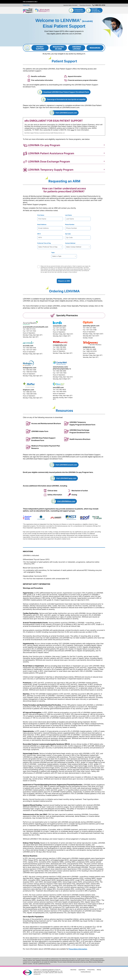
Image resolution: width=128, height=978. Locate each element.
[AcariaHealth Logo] (34, 323)
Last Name (68, 215)
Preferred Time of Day (44, 243)
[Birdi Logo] (64, 322)
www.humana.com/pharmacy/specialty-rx (62, 368)
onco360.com (58, 387)
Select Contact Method (73, 247)
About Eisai (73, 969)
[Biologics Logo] (34, 363)
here (72, 130)
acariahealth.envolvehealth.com (34, 327)
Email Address (41, 224)
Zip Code (68, 234)
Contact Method (70, 243)
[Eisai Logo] (27, 972)
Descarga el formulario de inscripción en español (66, 99)
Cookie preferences (86, 971)
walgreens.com (89, 347)
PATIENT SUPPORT (40, 48)
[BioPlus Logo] (34, 385)
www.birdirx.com (59, 326)
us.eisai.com (37, 974)
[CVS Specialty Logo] (64, 342)
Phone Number (69, 224)
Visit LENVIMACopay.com (66, 478)
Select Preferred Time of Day (47, 247)
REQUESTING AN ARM (58, 48)
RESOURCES (95, 48)
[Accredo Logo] (34, 342)
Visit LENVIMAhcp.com (66, 501)
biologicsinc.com (29, 368)
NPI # (39, 234)
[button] (64, 145)
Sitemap (99, 969)
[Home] (27, 48)
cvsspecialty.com (60, 345)
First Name (40, 215)
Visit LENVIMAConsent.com (66, 113)
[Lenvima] (42, 10)
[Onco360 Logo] (64, 384)
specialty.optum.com (91, 326)
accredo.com (28, 346)
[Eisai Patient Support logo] (28, 10)
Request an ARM (64, 281)
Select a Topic (56, 256)
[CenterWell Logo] (64, 363)
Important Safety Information (70, 5)
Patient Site (26, 5)
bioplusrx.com (28, 390)
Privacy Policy (91, 969)
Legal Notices (81, 969)
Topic (53, 252)
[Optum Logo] (94, 322)
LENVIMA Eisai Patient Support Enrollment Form (66, 92)
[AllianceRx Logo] (94, 343)
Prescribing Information (85, 5)
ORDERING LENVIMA (76, 48)
